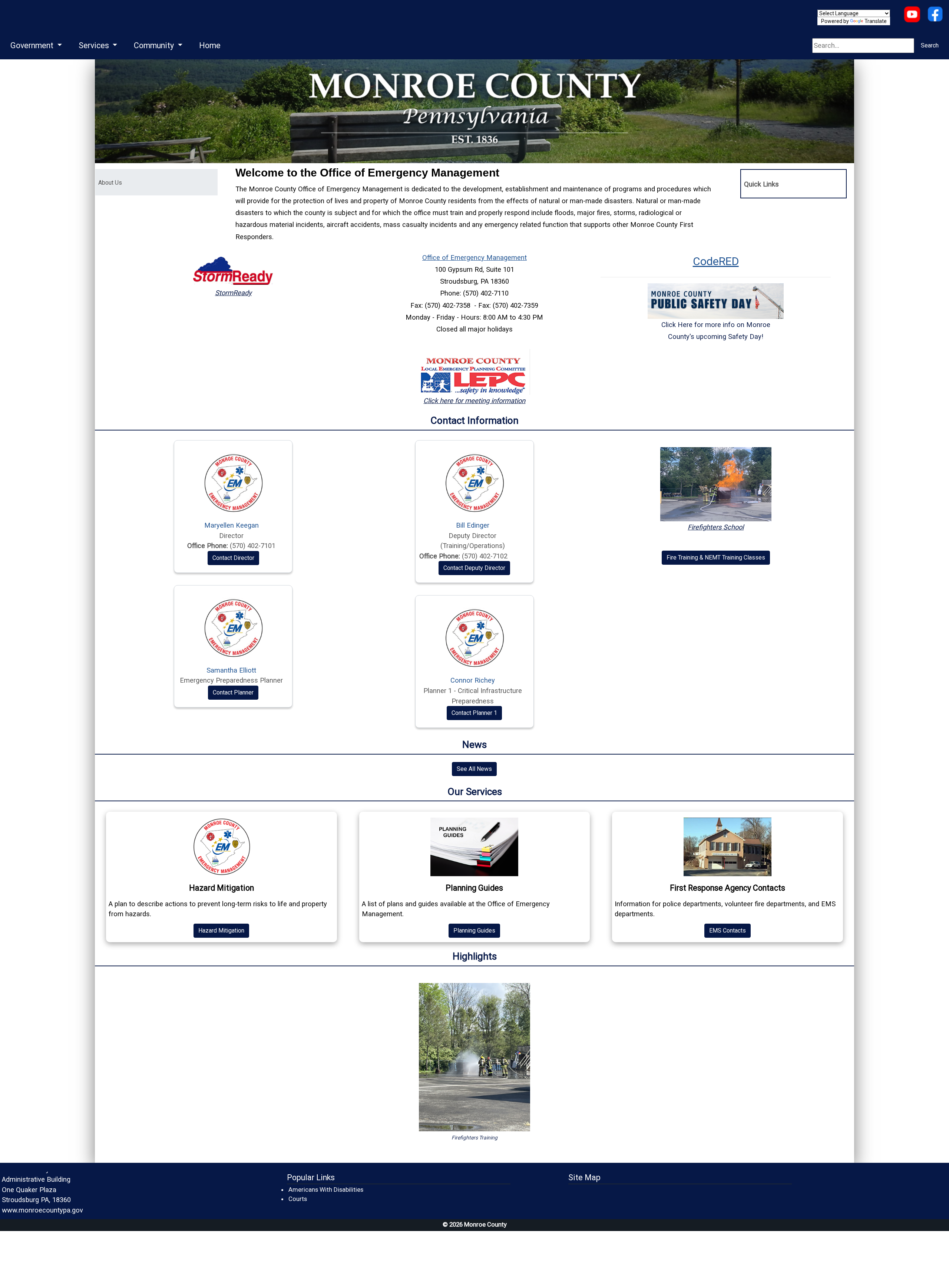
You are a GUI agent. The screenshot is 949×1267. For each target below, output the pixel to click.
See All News (474, 768)
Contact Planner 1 (474, 712)
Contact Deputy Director (474, 567)
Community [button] (155, 45)
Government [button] (32, 45)
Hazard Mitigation (221, 930)
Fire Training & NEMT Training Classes (716, 557)
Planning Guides (474, 930)
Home (210, 45)
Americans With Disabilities (325, 1189)
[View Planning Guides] (474, 847)
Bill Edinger (472, 525)
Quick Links (761, 184)
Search (930, 45)
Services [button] (95, 45)
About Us (142, 182)
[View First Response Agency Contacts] (727, 847)
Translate (875, 21)
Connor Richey (472, 680)
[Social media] (935, 15)
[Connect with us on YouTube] (912, 15)
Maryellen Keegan (231, 525)
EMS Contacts (727, 930)
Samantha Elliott (231, 670)
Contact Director (233, 557)
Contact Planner (233, 692)
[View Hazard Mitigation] (221, 847)
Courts (298, 1198)
